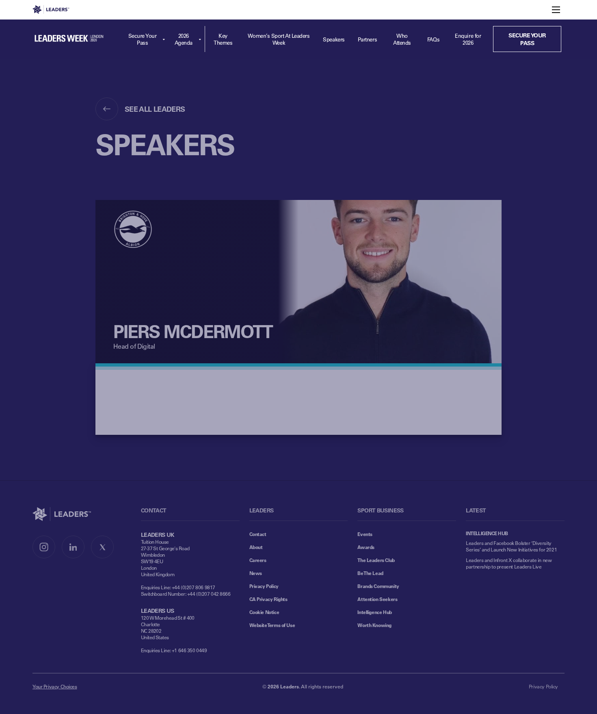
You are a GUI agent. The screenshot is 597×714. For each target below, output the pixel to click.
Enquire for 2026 (468, 39)
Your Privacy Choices (54, 686)
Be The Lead (370, 573)
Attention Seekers (377, 599)
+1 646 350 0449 (189, 650)
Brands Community (378, 586)
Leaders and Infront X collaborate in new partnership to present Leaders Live (509, 563)
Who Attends (402, 39)
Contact (257, 534)
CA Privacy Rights (268, 599)
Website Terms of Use (272, 625)
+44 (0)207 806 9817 (193, 587)
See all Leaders (155, 109)
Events (364, 534)
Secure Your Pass (142, 39)
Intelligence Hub (374, 612)
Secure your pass (527, 39)
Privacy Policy (264, 586)
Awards (365, 547)
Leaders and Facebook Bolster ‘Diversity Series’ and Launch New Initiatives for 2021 (511, 546)
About (256, 547)
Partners (367, 39)
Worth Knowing (374, 625)
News (255, 573)
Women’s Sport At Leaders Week (278, 39)
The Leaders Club (375, 560)
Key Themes (223, 39)
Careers (257, 560)
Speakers (333, 39)
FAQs (433, 39)
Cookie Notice (264, 612)
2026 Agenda (184, 39)
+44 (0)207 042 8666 (209, 593)
